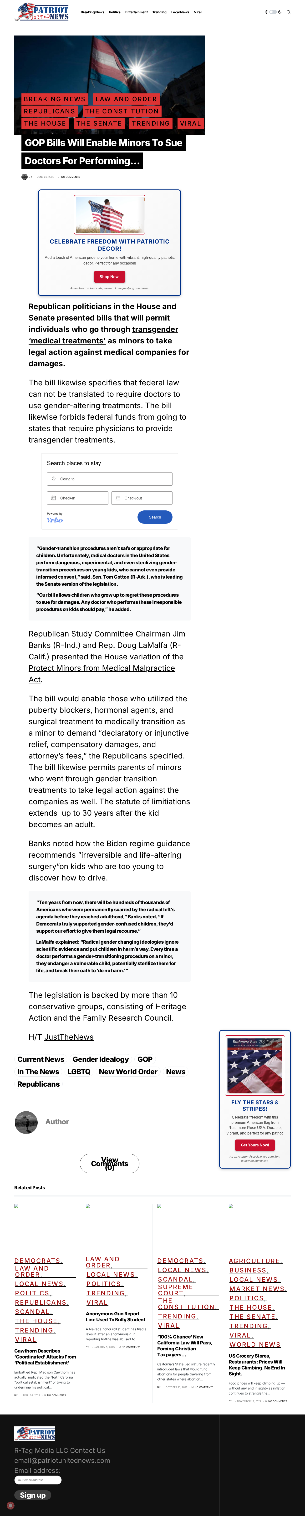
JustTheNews (69, 1037)
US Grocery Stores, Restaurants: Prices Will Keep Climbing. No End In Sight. (257, 1365)
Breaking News (55, 99)
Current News (40, 1059)
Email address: (37, 1470)
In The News (38, 1071)
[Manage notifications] (10, 1505)
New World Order (128, 1071)
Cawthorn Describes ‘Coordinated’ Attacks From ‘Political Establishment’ (45, 1357)
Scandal (32, 1311)
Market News (257, 1288)
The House (45, 123)
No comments (70, 176)
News (175, 1071)
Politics (32, 1293)
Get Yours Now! (255, 1145)
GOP (145, 1059)
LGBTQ (79, 1071)
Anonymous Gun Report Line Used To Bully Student (115, 1317)
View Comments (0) (109, 1163)
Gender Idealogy (101, 1059)
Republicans (50, 111)
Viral (191, 123)
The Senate (99, 123)
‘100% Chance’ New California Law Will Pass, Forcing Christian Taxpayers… (184, 1346)
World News (255, 1344)
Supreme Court (175, 1290)
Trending (151, 123)
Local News (39, 1283)
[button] (273, 12)
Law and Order (126, 99)
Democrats (37, 1260)
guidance (173, 843)
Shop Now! (110, 277)
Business (248, 1270)
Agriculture (254, 1261)
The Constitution (122, 111)
